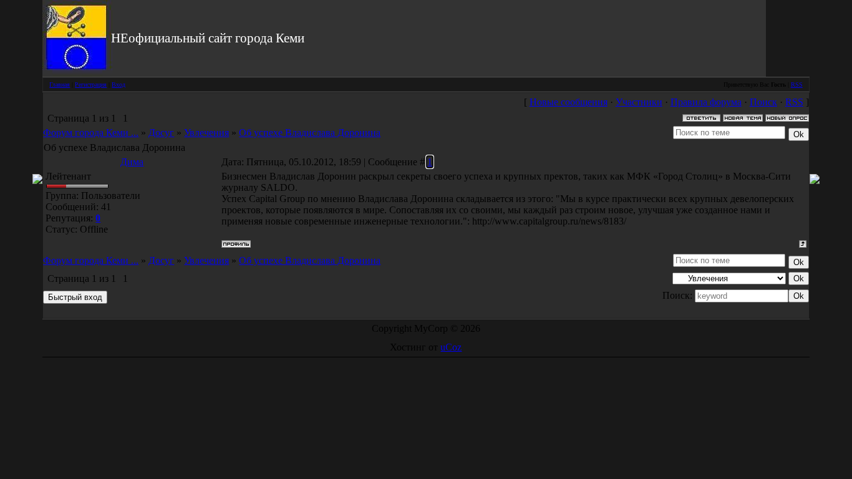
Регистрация (91, 84)
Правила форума (706, 102)
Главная (59, 84)
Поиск (763, 102)
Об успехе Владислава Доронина (309, 132)
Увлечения (206, 132)
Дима (131, 162)
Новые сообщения (569, 102)
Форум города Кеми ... (90, 132)
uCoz (451, 347)
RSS (797, 84)
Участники (639, 102)
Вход (118, 84)
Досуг (161, 132)
